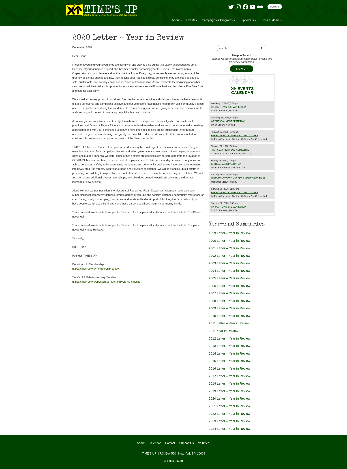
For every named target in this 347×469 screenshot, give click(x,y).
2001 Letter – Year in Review (229, 248)
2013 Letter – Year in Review (229, 346)
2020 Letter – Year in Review (229, 398)
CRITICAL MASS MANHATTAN (226, 164)
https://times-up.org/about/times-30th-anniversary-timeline (106, 281)
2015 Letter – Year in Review (229, 361)
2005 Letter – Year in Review (229, 278)
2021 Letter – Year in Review (229, 406)
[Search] (261, 48)
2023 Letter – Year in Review (229, 421)
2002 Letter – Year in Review (229, 255)
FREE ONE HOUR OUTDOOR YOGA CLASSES (234, 135)
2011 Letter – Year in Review (229, 323)
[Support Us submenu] (255, 20)
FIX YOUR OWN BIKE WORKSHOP (228, 107)
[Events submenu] (197, 20)
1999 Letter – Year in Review (229, 233)
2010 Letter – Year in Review (229, 316)
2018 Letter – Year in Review (229, 383)
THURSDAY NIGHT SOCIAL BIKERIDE (230, 150)
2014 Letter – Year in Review (229, 353)
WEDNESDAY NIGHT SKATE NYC (228, 121)
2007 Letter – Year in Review (229, 293)
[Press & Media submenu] (281, 20)
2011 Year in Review (223, 331)
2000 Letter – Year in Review (229, 240)
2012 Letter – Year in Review (229, 338)
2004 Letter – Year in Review (229, 270)
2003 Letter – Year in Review (229, 263)
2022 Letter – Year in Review (229, 413)
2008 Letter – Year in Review (229, 301)
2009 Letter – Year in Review (229, 308)
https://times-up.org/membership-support (96, 268)
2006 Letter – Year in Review (229, 286)
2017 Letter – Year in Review (229, 376)
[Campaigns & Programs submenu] (234, 20)
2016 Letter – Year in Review (229, 368)
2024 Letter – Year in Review (229, 428)
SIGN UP (242, 68)
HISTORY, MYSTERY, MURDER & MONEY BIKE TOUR (238, 178)
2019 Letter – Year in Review (229, 391)
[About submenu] (181, 20)
